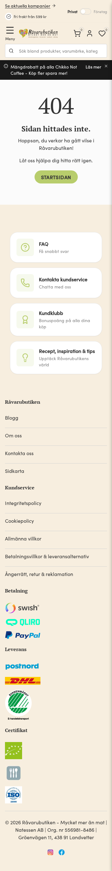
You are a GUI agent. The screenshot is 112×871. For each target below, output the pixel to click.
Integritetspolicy (23, 503)
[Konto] (90, 33)
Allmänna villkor (23, 538)
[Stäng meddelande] (106, 66)
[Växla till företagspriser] (85, 11)
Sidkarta (14, 471)
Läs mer (93, 67)
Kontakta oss (19, 453)
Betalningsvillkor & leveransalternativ (47, 556)
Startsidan (56, 177)
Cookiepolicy (19, 520)
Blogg (11, 417)
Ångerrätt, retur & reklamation (39, 574)
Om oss (13, 435)
